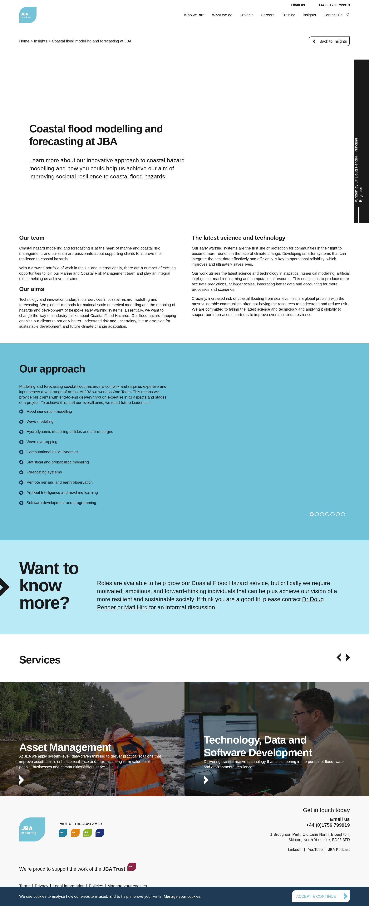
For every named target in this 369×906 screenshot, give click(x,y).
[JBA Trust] (131, 869)
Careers (267, 15)
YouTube (315, 849)
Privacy (41, 886)
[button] (312, 514)
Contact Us (332, 15)
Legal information (69, 886)
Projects (246, 15)
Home (24, 41)
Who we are (194, 15)
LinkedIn (295, 849)
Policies (96, 886)
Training (288, 15)
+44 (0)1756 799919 (334, 5)
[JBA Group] (63, 833)
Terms (25, 886)
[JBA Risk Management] (75, 833)
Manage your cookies (127, 886)
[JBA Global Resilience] (87, 833)
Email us (298, 5)
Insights (309, 15)
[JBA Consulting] (28, 15)
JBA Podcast (339, 849)
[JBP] (100, 833)
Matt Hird (136, 607)
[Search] (348, 14)
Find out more (92, 745)
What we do (222, 15)
